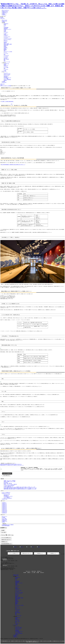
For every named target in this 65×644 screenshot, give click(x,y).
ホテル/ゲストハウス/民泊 (8, 51)
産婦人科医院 (17, 598)
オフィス (5, 52)
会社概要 (3, 81)
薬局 (4, 50)
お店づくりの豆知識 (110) (6, 492)
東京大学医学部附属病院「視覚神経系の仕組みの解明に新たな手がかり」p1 (13, 164)
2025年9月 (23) (4, 512)
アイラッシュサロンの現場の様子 (9, 485)
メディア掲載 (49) (6, 497)
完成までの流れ (34, 571)
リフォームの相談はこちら (13, 553)
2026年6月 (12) (4, 504)
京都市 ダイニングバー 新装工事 (9, 480)
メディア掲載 (6, 78)
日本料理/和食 (6, 27)
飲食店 (5, 24)
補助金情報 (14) (6, 495)
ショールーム (6, 56)
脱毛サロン (5, 40)
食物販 (5, 31)
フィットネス (6, 53)
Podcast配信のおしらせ (7, 77)
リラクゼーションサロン (8, 38)
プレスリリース (6, 75)
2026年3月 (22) (4, 507)
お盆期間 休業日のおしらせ (8, 486)
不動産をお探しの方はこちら (26, 553)
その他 (5, 30)
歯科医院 (5, 42)
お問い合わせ (4, 82)
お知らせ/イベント (18, 628)
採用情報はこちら (40, 553)
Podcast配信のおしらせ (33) (8, 496)
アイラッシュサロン (7, 36)
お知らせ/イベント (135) (6, 493)
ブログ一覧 (17, 626)
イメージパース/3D (7, 61)
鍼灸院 (5, 48)
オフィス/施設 (6, 67)
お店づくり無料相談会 (7, 79)
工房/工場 (5, 58)
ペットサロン (6, 57)
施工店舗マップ (39, 571)
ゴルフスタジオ (6, 55)
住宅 (16, 614)
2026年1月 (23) (4, 509)
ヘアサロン (5, 35)
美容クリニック (6, 43)
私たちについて (28, 571)
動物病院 (5, 49)
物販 (4, 68)
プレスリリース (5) (7, 494)
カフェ (5, 25)
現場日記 (5, 80)
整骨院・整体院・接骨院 (8, 44)
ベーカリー (17, 586)
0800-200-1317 (5, 559)
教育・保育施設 (17, 612)
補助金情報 (5, 76)
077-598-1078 (4, 558)
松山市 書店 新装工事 (8, 483)
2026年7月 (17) (4, 503)
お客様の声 (28, 572)
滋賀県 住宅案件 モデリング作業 (9, 481)
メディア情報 (33, 572)
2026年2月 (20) (4, 508)
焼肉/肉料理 (6, 28)
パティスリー (17, 585)
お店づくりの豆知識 (18, 627)
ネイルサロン (6, 37)
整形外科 (16, 600)
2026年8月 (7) (4, 502)
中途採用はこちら (53, 553)
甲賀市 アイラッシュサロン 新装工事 (10, 484)
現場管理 (3, 21)
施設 (4, 54)
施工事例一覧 (6, 23)
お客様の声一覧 (6, 63)
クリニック (5, 41)
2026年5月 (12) (4, 505)
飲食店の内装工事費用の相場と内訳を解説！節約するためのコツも (11, 464)
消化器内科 (17, 601)
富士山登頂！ (6, 482)
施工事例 (24, 572)
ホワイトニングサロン (7, 39)
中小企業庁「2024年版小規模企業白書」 (7, 101)
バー (4, 26)
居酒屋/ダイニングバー (7, 29)
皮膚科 (16, 599)
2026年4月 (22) (4, 506)
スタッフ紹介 (4, 71)
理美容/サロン (6, 34)
